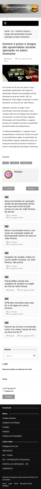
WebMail (5, 486)
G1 (12, 31)
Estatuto (5, 432)
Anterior (9, 188)
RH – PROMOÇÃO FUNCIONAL (16, 460)
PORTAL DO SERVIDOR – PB (15, 464)
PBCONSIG (7, 451)
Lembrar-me (8, 391)
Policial (15, 163)
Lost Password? (9, 388)
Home (7, 31)
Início (4, 483)
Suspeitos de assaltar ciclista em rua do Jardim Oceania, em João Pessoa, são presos (20, 259)
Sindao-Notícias (9, 418)
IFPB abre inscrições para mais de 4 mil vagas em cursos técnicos (19, 305)
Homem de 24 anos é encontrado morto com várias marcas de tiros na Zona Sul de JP (20, 329)
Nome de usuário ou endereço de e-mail (17, 369)
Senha (4, 379)
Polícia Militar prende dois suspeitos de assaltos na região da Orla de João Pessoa (19, 283)
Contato (5, 427)
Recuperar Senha (26, 483)
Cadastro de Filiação (11, 423)
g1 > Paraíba (12, 215)
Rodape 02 (26, 163)
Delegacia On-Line (10, 446)
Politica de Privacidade (12, 436)
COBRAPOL (7, 468)
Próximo (31, 188)
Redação (9, 59)
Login (10, 483)
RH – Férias (7, 455)
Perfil (16, 483)
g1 (6, 163)
